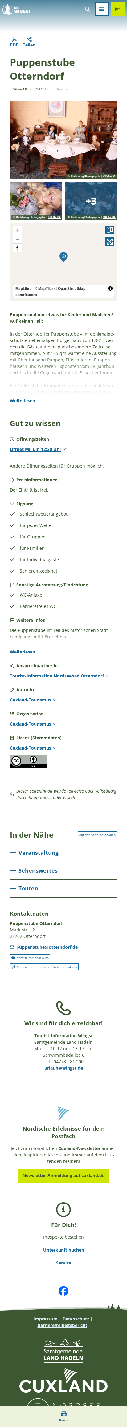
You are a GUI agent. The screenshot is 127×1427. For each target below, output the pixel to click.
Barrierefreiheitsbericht (62, 1325)
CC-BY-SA (109, 176)
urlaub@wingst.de (63, 1068)
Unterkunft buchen (63, 1250)
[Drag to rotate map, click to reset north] (17, 247)
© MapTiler (44, 288)
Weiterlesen (22, 401)
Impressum (45, 1319)
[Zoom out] (17, 239)
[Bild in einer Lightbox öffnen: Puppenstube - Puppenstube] (63, 140)
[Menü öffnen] (102, 9)
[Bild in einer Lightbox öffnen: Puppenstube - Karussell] (91, 201)
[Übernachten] (118, 9)
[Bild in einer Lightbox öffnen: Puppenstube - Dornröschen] (36, 201)
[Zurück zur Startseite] (16, 9)
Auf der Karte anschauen (97, 835)
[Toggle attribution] (110, 288)
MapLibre (23, 288)
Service (63, 1263)
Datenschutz (76, 1319)
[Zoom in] (17, 230)
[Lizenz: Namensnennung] (28, 766)
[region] (63, 262)
